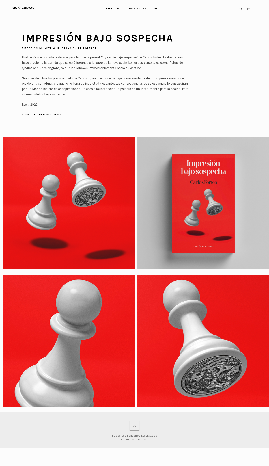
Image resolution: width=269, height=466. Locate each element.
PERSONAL (112, 8)
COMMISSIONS (136, 8)
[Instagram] (240, 9)
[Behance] (248, 9)
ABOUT (158, 8)
